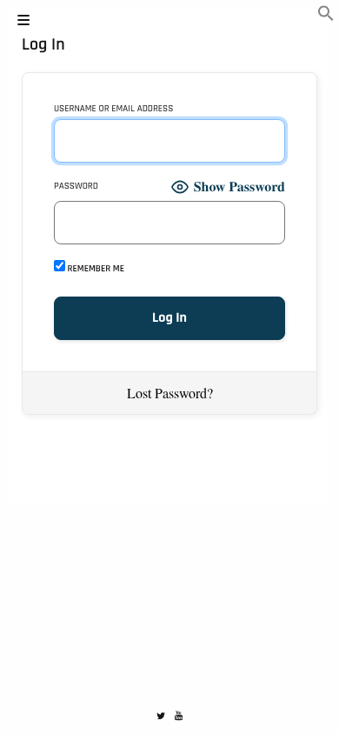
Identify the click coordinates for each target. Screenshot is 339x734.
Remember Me (94, 268)
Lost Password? (170, 393)
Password (76, 186)
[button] (326, 16)
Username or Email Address (113, 109)
